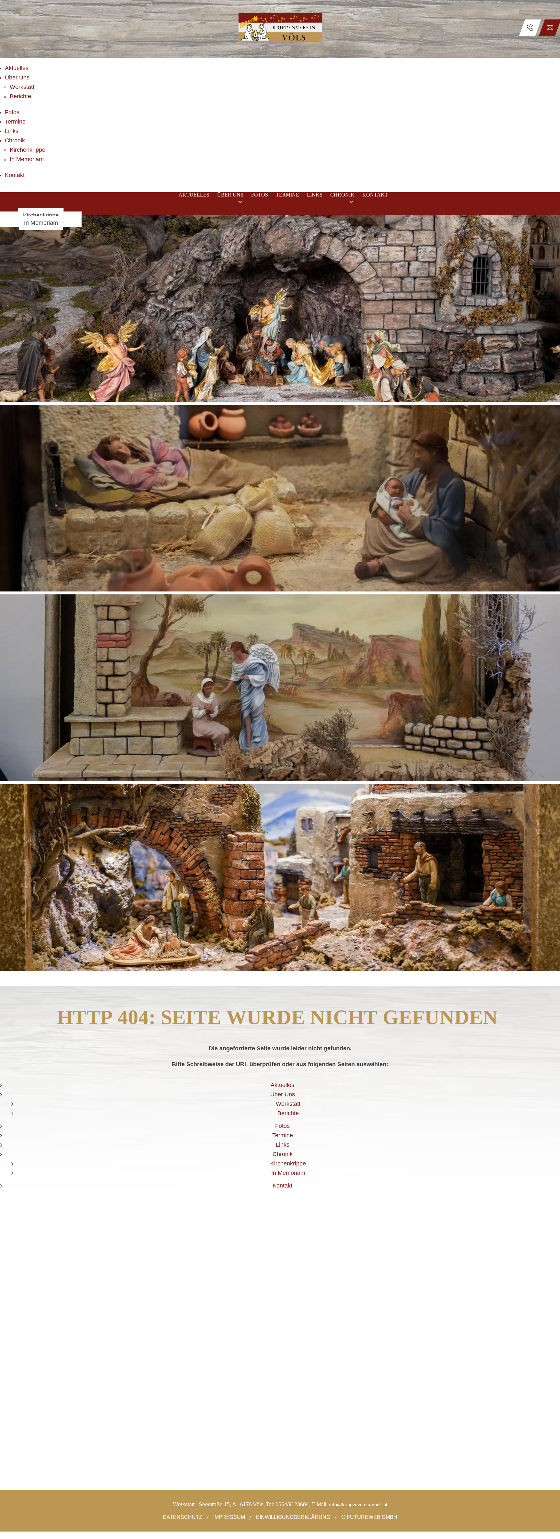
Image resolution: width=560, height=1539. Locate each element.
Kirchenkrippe (27, 150)
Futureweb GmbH (372, 1517)
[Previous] (10, 600)
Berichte (20, 96)
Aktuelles (17, 68)
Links (11, 131)
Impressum (229, 1517)
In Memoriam (27, 159)
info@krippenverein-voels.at (358, 1504)
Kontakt (15, 175)
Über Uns (17, 77)
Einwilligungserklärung (293, 1517)
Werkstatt (22, 87)
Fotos (12, 112)
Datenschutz (182, 1517)
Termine (15, 121)
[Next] (550, 600)
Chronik (15, 140)
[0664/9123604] (530, 27)
